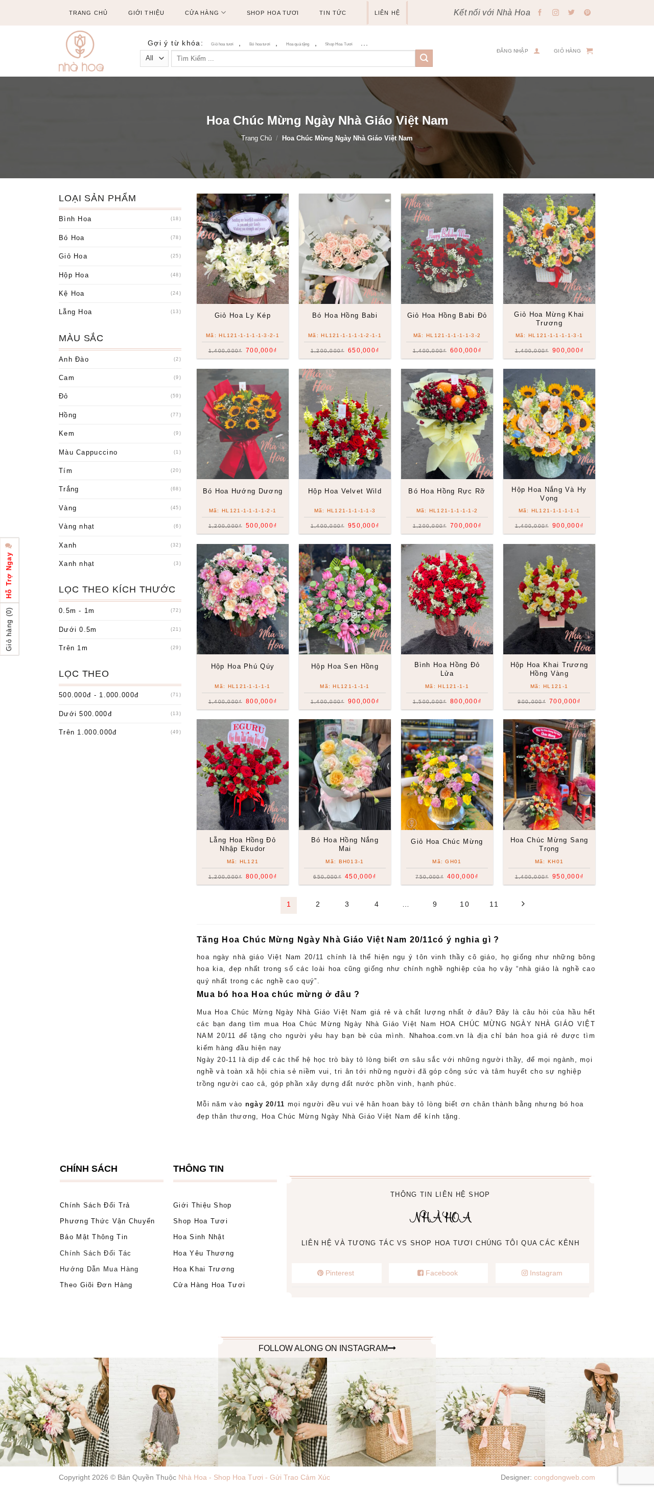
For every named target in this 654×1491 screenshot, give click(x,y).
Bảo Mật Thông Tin (94, 1237)
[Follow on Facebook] (540, 13)
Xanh (68, 545)
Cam (67, 378)
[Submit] (424, 58)
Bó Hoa (72, 238)
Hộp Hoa (74, 275)
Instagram (545, 1273)
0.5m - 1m (77, 610)
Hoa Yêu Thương (203, 1253)
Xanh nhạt (77, 563)
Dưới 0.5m (78, 629)
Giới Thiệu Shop (202, 1205)
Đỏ (63, 396)
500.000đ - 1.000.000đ (98, 695)
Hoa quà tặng (298, 44)
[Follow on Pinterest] (587, 13)
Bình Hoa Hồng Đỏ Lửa (447, 669)
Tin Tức (332, 13)
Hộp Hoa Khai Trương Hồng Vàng (549, 669)
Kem (67, 433)
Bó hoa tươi (259, 44)
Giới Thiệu (146, 13)
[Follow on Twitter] (572, 13)
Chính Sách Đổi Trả (95, 1205)
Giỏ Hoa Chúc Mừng (447, 841)
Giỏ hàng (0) (9, 629)
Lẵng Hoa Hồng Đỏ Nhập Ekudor (242, 844)
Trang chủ (256, 138)
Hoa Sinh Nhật (199, 1237)
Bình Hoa (75, 219)
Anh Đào (74, 359)
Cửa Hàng (202, 13)
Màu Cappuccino (88, 452)
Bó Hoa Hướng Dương (243, 491)
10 (465, 904)
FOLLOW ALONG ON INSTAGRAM (323, 1348)
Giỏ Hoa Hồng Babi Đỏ (447, 315)
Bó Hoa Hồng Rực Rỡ (446, 491)
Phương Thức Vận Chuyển (107, 1221)
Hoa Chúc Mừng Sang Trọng (549, 844)
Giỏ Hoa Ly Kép (243, 315)
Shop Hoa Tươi (273, 13)
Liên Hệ (387, 13)
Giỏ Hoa (73, 256)
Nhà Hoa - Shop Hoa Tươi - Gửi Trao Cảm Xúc (254, 1477)
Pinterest (339, 1273)
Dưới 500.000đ (85, 714)
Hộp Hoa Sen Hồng (345, 666)
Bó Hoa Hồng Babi (345, 315)
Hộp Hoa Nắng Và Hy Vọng (549, 494)
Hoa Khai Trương (204, 1269)
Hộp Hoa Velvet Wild (345, 491)
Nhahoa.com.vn (436, 1035)
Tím (66, 471)
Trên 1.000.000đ (88, 732)
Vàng (68, 508)
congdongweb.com (564, 1477)
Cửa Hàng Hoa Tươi (209, 1285)
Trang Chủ (88, 13)
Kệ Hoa (72, 293)
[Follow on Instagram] (556, 13)
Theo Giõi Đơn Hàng (96, 1285)
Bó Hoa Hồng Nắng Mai (345, 844)
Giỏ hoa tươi (222, 44)
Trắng (69, 489)
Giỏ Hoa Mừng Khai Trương (549, 319)
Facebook (442, 1273)
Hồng (68, 415)
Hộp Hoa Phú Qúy (243, 666)
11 (494, 904)
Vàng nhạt (77, 526)
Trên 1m (73, 648)
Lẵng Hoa (75, 312)
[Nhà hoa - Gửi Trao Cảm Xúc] (85, 51)
